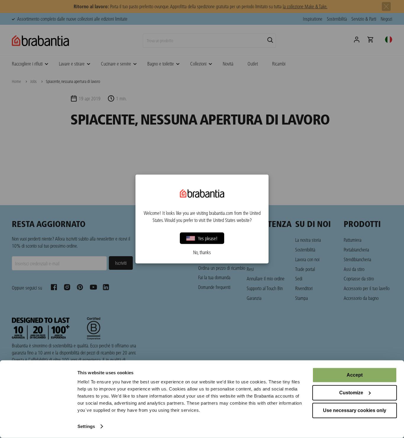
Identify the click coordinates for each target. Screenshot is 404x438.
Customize (351, 392)
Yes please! (208, 238)
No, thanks (202, 252)
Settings (86, 426)
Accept (355, 374)
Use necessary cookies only (354, 410)
